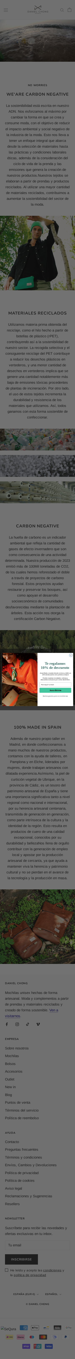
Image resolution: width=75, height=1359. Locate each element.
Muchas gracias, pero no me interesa (55, 696)
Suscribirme (55, 690)
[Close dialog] (70, 655)
